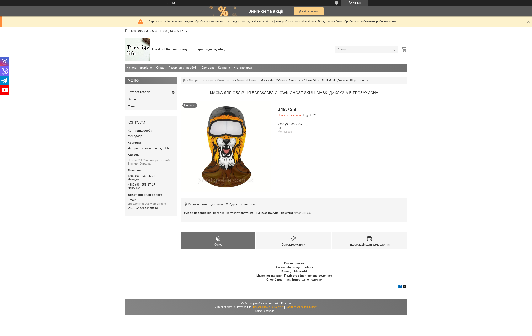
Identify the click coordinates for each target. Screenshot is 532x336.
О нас (160, 67)
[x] (404, 287)
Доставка (208, 67)
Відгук (132, 99)
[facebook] (400, 287)
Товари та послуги (201, 80)
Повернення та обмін (182, 67)
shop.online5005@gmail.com (147, 203)
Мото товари (225, 80)
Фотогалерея (243, 67)
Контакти (224, 67)
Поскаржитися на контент (268, 307)
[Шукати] (393, 49)
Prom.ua (286, 303)
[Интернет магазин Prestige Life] (137, 49)
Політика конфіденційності (301, 307)
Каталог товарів (137, 67)
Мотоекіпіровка (247, 80)
